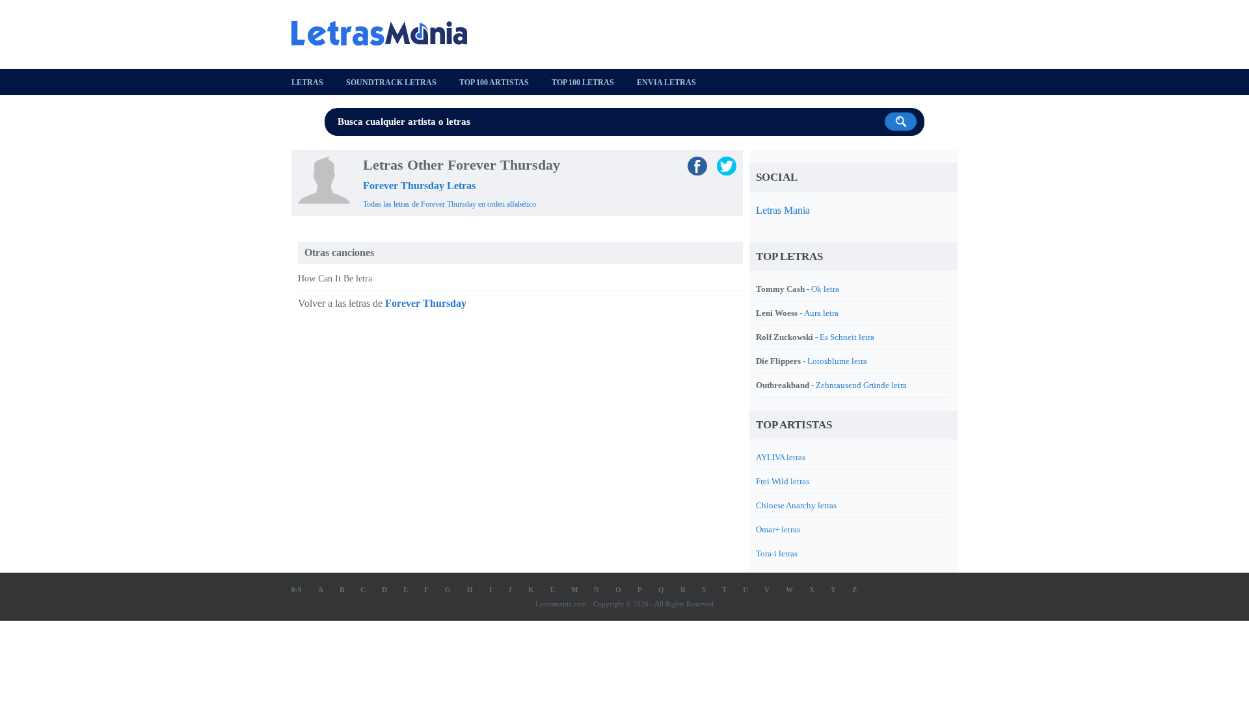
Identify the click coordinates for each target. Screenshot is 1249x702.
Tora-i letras (777, 553)
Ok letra (825, 289)
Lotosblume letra (837, 361)
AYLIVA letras (780, 457)
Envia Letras (666, 82)
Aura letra (821, 313)
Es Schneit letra (847, 337)
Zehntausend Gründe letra (861, 385)
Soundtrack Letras (391, 82)
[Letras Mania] (385, 33)
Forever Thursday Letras (419, 185)
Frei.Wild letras (782, 481)
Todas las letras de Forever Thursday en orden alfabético (449, 204)
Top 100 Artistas (494, 82)
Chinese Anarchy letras (796, 505)
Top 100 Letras (583, 82)
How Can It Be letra (335, 278)
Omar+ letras (778, 529)
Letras (307, 82)
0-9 (296, 589)
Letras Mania (783, 210)
